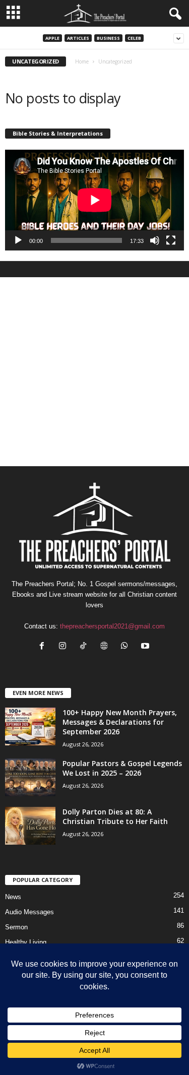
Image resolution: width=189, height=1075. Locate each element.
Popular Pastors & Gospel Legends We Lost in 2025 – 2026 (122, 768)
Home (82, 61)
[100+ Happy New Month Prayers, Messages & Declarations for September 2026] (30, 726)
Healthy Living (25, 942)
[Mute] (155, 240)
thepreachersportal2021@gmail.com (112, 626)
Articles (78, 38)
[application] (94, 200)
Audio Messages (29, 912)
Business (108, 38)
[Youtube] (146, 647)
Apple (52, 38)
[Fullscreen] (171, 240)
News (13, 897)
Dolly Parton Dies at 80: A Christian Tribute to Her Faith (115, 816)
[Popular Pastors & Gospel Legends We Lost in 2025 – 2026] (30, 777)
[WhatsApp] (126, 647)
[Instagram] (64, 647)
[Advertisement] (94, 371)
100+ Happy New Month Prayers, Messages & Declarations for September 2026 (119, 722)
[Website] (106, 647)
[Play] (18, 240)
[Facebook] (44, 647)
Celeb (134, 38)
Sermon (16, 927)
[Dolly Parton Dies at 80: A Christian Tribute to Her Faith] (30, 826)
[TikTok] (85, 647)
